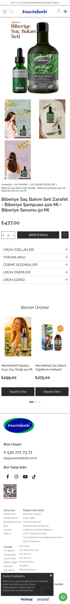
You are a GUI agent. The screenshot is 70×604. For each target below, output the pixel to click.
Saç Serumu (25, 558)
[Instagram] (16, 477)
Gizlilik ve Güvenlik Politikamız (38, 530)
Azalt (13, 235)
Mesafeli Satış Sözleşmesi (36, 526)
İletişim (7, 533)
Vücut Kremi (10, 558)
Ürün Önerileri (17, 272)
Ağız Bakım (9, 570)
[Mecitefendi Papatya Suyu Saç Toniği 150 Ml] (17, 336)
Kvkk (37, 587)
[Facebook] (7, 477)
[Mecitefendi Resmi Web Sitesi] (35, 11)
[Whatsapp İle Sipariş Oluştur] (63, 597)
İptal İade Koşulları (32, 514)
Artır (3, 235)
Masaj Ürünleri (26, 562)
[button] (31, 401)
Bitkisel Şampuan (28, 569)
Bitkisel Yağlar (11, 562)
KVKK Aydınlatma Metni (35, 533)
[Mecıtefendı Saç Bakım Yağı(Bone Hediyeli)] (51, 336)
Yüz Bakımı (9, 550)
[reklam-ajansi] (43, 599)
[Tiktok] (34, 477)
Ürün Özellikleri (18, 250)
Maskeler (24, 565)
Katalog (7, 530)
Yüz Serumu (25, 554)
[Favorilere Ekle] (65, 235)
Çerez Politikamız (31, 541)
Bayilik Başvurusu (12, 522)
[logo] (19, 425)
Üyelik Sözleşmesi (32, 522)
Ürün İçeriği (14, 280)
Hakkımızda (9, 514)
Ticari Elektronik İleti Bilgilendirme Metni (43, 537)
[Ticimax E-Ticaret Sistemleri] (26, 600)
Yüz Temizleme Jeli (28, 550)
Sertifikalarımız (11, 518)
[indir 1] (10, 491)
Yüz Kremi (24, 546)
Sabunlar (8, 566)
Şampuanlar (10, 554)
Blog (6, 526)
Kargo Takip (29, 518)
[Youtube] (25, 477)
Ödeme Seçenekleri (20, 265)
